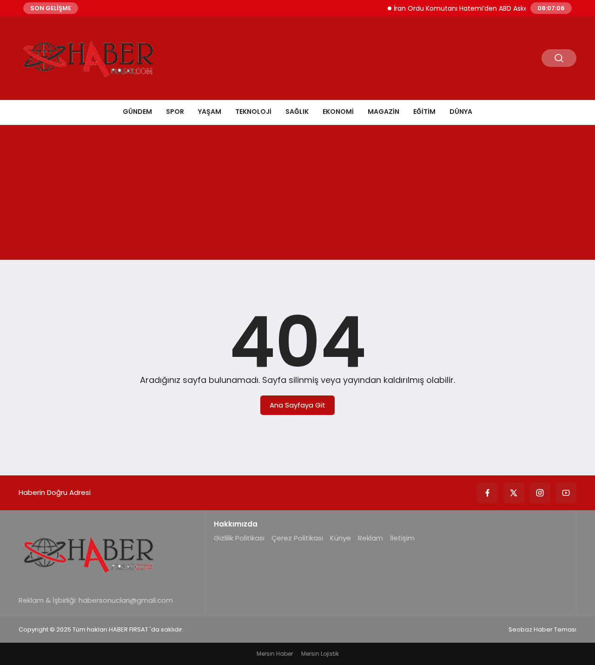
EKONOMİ (338, 111)
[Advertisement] (297, 195)
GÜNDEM (137, 111)
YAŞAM (209, 111)
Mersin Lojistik (320, 654)
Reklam (370, 538)
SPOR (175, 111)
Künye (340, 538)
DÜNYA (461, 111)
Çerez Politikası (297, 538)
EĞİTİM (424, 111)
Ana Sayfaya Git (297, 405)
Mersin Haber (275, 654)
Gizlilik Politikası (239, 538)
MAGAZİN (383, 111)
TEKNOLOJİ (253, 111)
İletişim (402, 538)
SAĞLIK (297, 111)
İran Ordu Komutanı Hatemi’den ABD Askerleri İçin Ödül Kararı (486, 8)
